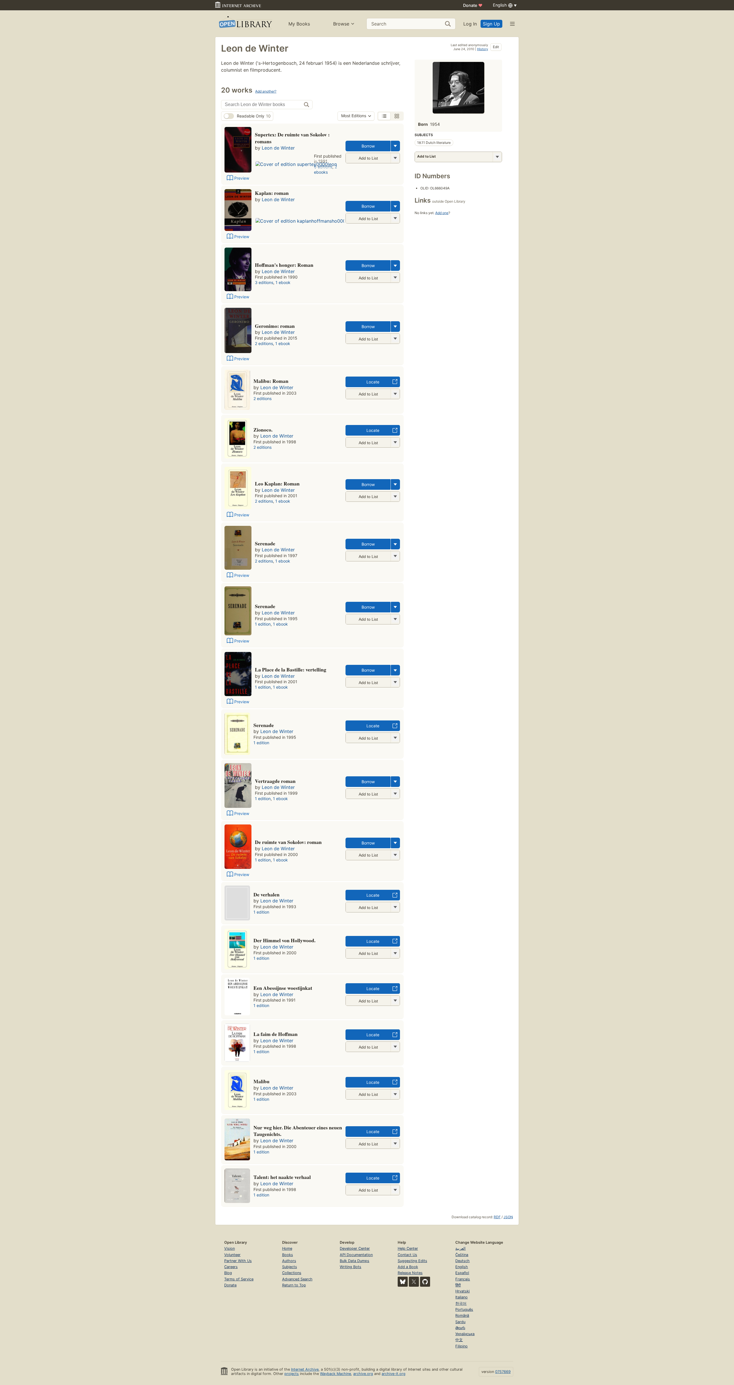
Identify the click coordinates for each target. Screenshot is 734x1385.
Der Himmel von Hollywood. (284, 940)
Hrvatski (462, 1291)
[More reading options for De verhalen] (395, 907)
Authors (289, 1261)
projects (291, 1374)
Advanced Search (297, 1279)
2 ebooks (325, 169)
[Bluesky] (403, 1282)
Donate (473, 5)
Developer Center (355, 1248)
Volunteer (232, 1255)
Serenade (265, 543)
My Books (299, 24)
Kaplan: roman (272, 193)
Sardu (460, 1322)
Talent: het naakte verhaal (282, 1177)
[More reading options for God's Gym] (395, 394)
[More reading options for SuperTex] (395, 158)
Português (464, 1309)
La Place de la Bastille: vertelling (290, 669)
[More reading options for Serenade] (395, 556)
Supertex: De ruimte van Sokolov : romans (292, 138)
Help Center (408, 1248)
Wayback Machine (335, 1374)
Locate (372, 381)
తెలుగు (460, 1328)
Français (462, 1279)
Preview (241, 178)
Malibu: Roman (270, 381)
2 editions (264, 343)
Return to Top (294, 1285)
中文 (459, 1340)
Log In (470, 24)
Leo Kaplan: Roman (277, 483)
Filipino (461, 1346)
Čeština (461, 1255)
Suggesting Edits (412, 1261)
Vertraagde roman (275, 781)
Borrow (368, 146)
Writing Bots (350, 1267)
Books (287, 1255)
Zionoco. (262, 429)
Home (287, 1248)
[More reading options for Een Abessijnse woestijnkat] (395, 1000)
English (461, 1267)
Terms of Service (238, 1279)
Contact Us (407, 1255)
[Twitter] (414, 1282)
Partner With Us (238, 1261)
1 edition (263, 624)
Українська (465, 1334)
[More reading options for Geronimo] (395, 338)
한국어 (460, 1303)
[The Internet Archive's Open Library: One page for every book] (245, 23)
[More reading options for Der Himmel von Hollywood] (395, 953)
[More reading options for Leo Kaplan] (395, 496)
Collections (291, 1273)
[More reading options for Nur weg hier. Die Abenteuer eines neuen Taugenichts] (395, 1143)
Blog (228, 1273)
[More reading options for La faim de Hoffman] (395, 1046)
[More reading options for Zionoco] (395, 442)
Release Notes (410, 1273)
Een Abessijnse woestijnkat (282, 988)
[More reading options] (395, 146)
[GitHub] (425, 1282)
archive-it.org (393, 1374)
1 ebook (283, 282)
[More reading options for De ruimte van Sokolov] (395, 855)
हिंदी (458, 1285)
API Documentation (356, 1255)
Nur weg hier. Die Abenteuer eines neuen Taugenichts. (297, 1131)
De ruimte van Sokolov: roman (288, 842)
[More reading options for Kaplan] (395, 218)
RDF (497, 1217)
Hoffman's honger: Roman (284, 265)
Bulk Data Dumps (354, 1261)
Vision (229, 1248)
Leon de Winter (278, 148)
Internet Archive (305, 1369)
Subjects (289, 1267)
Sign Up (491, 24)
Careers (231, 1267)
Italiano (461, 1297)
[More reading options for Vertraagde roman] (395, 793)
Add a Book (408, 1267)
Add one (441, 213)
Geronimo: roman (275, 326)
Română (462, 1315)
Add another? (265, 91)
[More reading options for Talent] (395, 1190)
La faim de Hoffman (275, 1034)
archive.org (363, 1374)
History (482, 49)
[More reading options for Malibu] (395, 1094)
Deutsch (462, 1261)
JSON (508, 1217)
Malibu (261, 1081)
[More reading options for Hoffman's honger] (395, 277)
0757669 (503, 1372)
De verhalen (266, 894)
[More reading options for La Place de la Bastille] (395, 682)
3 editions (264, 282)
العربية (460, 1248)
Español (462, 1273)
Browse (341, 24)
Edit (496, 47)
